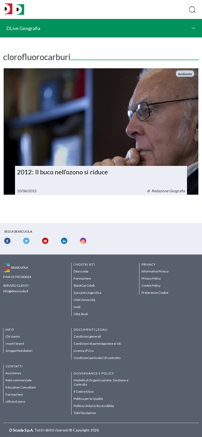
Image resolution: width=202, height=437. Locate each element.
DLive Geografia (23, 28)
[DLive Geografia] (20, 13)
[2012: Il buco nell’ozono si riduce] (101, 131)
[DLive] (8, 9)
